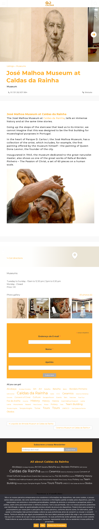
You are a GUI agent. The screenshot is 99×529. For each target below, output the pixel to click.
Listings (10, 66)
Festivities (73, 397)
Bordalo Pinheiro (78, 389)
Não (42, 525)
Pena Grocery (37, 404)
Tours (46, 407)
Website (88, 92)
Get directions (16, 258)
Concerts (9, 397)
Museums (21, 66)
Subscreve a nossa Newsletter (49, 444)
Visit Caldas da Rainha (79, 408)
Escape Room (48, 397)
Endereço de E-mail (49, 336)
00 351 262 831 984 (18, 92)
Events (59, 397)
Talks (61, 404)
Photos (46, 404)
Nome (49, 349)
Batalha (47, 389)
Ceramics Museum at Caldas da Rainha (72, 428)
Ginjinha (25, 401)
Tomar (37, 408)
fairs (65, 397)
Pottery (54, 404)
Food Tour (81, 397)
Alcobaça (11, 389)
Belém (65, 389)
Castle (52, 394)
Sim (36, 525)
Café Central (10, 394)
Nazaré (28, 404)
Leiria (83, 401)
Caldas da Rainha (54, 118)
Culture (37, 397)
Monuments (18, 404)
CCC (58, 394)
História (55, 401)
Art (34, 389)
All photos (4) (85, 295)
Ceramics (68, 393)
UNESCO (65, 408)
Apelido (49, 362)
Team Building (74, 404)
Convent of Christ (22, 397)
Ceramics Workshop (82, 394)
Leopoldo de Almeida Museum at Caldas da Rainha (31, 424)
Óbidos (10, 411)
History (35, 400)
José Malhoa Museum (69, 401)
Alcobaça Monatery (25, 389)
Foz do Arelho (13, 401)
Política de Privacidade (56, 525)
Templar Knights (12, 408)
